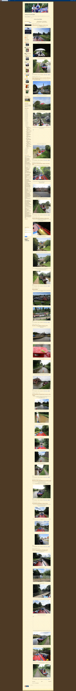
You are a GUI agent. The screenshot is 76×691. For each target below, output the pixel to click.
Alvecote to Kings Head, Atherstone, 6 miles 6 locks (28, 140)
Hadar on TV (27, 42)
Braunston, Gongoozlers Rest (28, 163)
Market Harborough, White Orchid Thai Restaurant (27, 193)
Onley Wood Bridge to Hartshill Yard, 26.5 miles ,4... (28, 134)
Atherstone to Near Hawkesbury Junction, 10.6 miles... (28, 142)
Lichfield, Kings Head (27, 184)
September (27, 147)
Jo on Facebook (44, 21)
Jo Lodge (27, 37)
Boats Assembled (27, 138)
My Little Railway (27, 84)
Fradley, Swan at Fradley (27, 174)
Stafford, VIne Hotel (27, 202)
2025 (26, 153)
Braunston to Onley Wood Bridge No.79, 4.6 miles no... (28, 132)
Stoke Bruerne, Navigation (27, 203)
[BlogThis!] (46, 74)
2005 (26, 109)
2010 (26, 113)
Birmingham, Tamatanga (27, 162)
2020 (26, 149)
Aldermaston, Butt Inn (27, 158)
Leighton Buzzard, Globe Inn (28, 183)
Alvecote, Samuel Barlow (27, 159)
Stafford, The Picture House (27, 201)
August (27, 126)
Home (42, 681)
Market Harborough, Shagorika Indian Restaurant (28, 190)
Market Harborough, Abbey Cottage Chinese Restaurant (27, 186)
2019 (26, 121)
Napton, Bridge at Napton (27, 194)
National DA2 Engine (28, 89)
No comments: (41, 74)
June (26, 124)
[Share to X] (47, 74)
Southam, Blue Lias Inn (27, 200)
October (27, 148)
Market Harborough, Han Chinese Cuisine (27, 189)
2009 (26, 112)
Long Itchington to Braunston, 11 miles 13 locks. (28, 130)
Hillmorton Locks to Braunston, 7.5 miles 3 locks (28, 146)
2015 (26, 117)
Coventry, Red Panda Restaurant (27, 170)
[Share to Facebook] (48, 74)
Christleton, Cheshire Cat (27, 168)
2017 (26, 119)
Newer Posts (33, 681)
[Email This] (45, 74)
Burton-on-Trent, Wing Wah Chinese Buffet (27, 167)
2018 (26, 120)
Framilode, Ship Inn (27, 175)
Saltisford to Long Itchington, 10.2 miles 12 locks (28, 128)
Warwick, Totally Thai (27, 212)
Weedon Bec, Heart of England (28, 213)
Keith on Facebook (39, 21)
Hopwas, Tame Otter (27, 179)
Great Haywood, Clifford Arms (28, 178)
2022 (26, 151)
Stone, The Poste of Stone (27, 205)
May (26, 123)
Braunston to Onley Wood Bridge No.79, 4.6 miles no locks (41, 480)
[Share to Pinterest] (49, 74)
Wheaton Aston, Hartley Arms (28, 214)
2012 (26, 115)
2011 (26, 114)
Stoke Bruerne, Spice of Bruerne (28, 204)
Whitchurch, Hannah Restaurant (28, 215)
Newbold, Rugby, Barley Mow (28, 195)
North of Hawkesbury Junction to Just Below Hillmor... (28, 144)
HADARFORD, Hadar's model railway (28, 48)
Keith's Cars (27, 79)
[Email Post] (44, 74)
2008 (26, 111)
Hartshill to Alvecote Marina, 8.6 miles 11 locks (28, 137)
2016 (26, 118)
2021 (26, 150)
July (26, 125)
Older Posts (49, 681)
